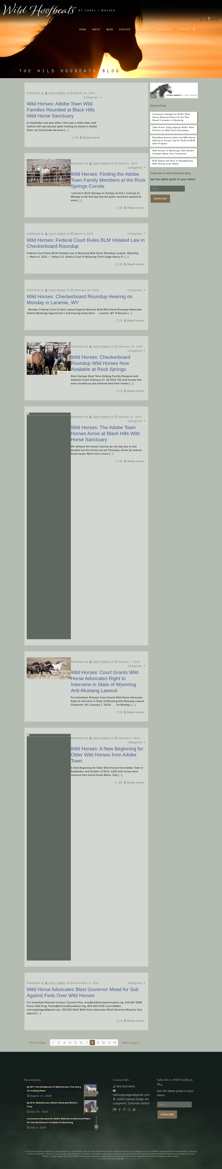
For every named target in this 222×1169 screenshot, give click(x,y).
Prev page (38, 1042)
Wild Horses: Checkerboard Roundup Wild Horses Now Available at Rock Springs (100, 363)
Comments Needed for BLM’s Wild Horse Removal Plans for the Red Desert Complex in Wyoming (171, 117)
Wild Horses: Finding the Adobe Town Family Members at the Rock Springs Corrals (108, 180)
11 (109, 1042)
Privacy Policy (132, 1159)
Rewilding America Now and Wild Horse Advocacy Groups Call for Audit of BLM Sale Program (173, 140)
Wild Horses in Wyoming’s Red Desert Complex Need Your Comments (173, 152)
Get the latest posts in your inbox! (173, 179)
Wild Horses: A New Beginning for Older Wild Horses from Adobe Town (107, 755)
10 (120, 264)
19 (76, 137)
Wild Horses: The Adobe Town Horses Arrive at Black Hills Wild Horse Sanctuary (105, 433)
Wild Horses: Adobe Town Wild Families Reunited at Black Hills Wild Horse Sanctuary (61, 110)
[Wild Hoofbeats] (59, 10)
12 (114, 1042)
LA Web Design (90, 1159)
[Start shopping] (194, 29)
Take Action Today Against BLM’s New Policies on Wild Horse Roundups (173, 129)
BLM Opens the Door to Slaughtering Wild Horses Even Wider (172, 162)
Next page (130, 1042)
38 (120, 782)
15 (120, 461)
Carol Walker (57, 93)
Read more (91, 137)
